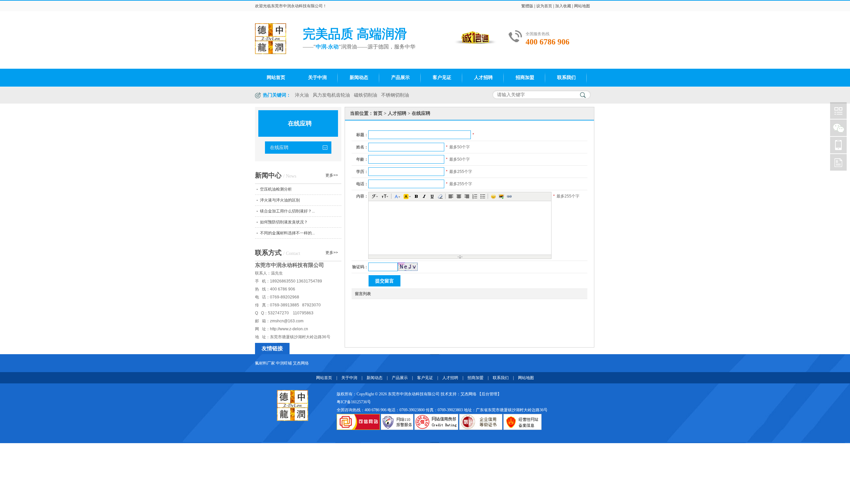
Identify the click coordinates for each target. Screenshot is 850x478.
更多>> (331, 175)
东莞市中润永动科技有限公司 (297, 6)
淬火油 (302, 95)
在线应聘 (279, 147)
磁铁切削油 (365, 95)
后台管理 (489, 394)
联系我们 (566, 77)
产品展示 (400, 77)
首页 (377, 113)
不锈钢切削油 (395, 95)
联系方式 (277, 252)
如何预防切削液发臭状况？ (284, 222)
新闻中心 (275, 175)
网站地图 (582, 6)
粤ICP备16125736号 (354, 402)
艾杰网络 (301, 363)
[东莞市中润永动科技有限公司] (292, 405)
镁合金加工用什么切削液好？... (287, 211)
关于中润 (317, 77)
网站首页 (276, 77)
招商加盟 (525, 77)
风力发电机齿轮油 (331, 95)
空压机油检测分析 (276, 189)
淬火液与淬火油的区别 (280, 200)
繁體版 (527, 6)
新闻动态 (359, 77)
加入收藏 (563, 6)
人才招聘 (483, 77)
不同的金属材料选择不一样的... (287, 233)
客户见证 (442, 77)
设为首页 (544, 6)
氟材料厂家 (265, 363)
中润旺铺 (284, 363)
